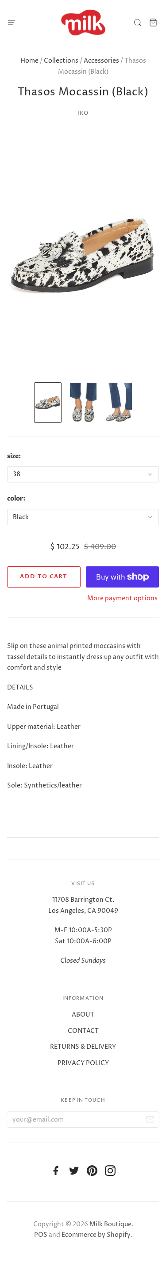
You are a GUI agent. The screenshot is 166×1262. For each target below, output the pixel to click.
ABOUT (83, 1014)
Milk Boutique (110, 1224)
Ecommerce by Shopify (96, 1235)
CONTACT (83, 1031)
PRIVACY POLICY (83, 1063)
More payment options (122, 598)
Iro (83, 113)
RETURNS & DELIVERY (83, 1047)
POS (40, 1235)
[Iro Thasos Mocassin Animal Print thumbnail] (48, 402)
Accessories (101, 61)
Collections (61, 61)
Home (29, 61)
